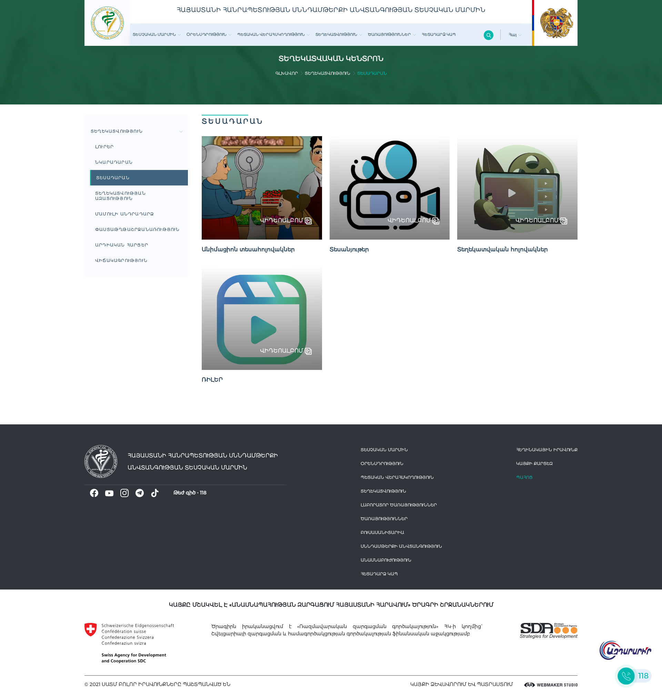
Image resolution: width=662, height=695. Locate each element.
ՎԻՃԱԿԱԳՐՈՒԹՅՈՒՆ (121, 260)
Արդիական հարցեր (121, 245)
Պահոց (524, 477)
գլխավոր (286, 73)
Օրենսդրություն (207, 34)
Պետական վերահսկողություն (271, 34)
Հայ (513, 34)
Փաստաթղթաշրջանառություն (137, 229)
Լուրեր (104, 146)
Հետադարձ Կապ (439, 34)
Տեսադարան (113, 177)
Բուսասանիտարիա (382, 532)
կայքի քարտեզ (534, 463)
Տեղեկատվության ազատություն (120, 196)
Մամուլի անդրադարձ (124, 213)
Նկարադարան (114, 162)
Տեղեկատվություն (336, 34)
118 (203, 493)
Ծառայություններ (389, 34)
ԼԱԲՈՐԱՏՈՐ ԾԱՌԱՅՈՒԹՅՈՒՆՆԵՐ (399, 504)
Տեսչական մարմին (154, 34)
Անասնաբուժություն (386, 560)
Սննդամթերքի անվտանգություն (401, 546)
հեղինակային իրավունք (547, 449)
